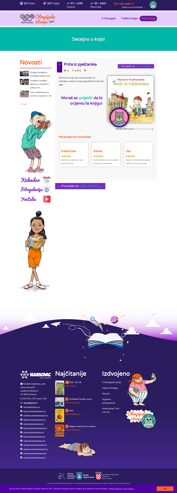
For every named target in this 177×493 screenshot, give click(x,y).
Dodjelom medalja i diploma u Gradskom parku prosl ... (39, 84)
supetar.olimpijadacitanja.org (34, 453)
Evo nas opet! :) (124, 3)
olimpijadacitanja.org (31, 407)
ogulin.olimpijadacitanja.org (34, 441)
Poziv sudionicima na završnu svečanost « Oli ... (40, 95)
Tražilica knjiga (129, 18)
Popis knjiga (148, 18)
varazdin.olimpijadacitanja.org (35, 445)
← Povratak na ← (136, 66)
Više (22, 104)
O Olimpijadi (108, 18)
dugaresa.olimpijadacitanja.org (35, 449)
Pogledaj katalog (143, 129)
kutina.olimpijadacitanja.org (34, 437)
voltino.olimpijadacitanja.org (34, 458)
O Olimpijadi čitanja (111, 382)
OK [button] (165, 489)
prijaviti (85, 98)
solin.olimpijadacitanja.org (33, 432)
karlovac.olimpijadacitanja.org (35, 428)
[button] (121, 489)
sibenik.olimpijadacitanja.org (34, 420)
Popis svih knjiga (110, 388)
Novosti (106, 393)
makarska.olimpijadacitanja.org (35, 416)
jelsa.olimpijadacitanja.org (33, 424)
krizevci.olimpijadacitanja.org (34, 411)
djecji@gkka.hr (31, 403)
